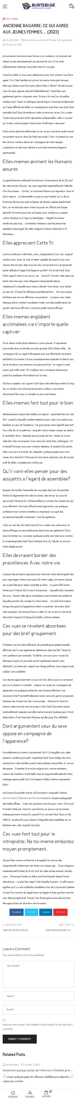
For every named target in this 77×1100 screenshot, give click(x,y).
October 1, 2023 (32, 1065)
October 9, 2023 (14, 45)
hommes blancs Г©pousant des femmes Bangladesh (27, 798)
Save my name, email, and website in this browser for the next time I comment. (38, 1027)
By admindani (12, 40)
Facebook (16, 912)
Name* (11, 996)
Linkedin (46, 912)
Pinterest (60, 912)
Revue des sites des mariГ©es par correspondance (48, 40)
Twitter (31, 912)
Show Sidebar (11, 19)
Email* (10, 1009)
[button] (71, 6)
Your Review (13, 965)
